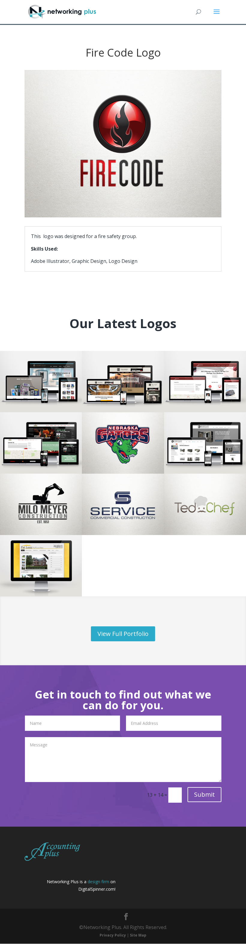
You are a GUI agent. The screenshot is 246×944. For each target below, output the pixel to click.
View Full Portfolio (123, 634)
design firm (98, 881)
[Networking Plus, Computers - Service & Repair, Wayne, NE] (153, 851)
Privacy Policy (113, 935)
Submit (204, 794)
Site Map (138, 935)
